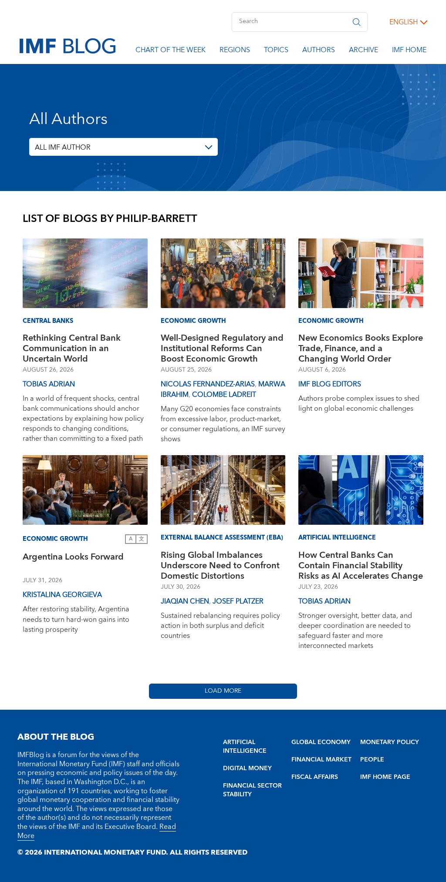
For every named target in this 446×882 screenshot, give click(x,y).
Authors (318, 51)
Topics (276, 51)
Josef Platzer (238, 601)
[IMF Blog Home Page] (67, 45)
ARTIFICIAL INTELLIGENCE (245, 746)
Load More (223, 691)
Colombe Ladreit (224, 395)
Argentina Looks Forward (73, 558)
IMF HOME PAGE (385, 777)
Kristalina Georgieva (62, 595)
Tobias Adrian (49, 384)
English (403, 22)
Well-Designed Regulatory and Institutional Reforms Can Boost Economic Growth (222, 348)
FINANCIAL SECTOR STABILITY (252, 790)
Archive (363, 51)
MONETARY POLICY (389, 742)
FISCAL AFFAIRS (314, 777)
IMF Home (409, 51)
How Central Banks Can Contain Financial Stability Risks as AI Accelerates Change (360, 565)
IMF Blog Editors (329, 384)
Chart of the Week (170, 51)
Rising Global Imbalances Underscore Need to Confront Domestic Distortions (220, 565)
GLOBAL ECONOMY (321, 742)
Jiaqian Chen (185, 601)
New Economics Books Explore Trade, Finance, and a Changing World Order (360, 348)
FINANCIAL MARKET (321, 759)
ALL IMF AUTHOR (63, 147)
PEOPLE (372, 759)
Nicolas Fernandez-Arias (208, 384)
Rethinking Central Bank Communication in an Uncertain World (72, 348)
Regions (235, 51)
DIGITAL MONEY (247, 768)
